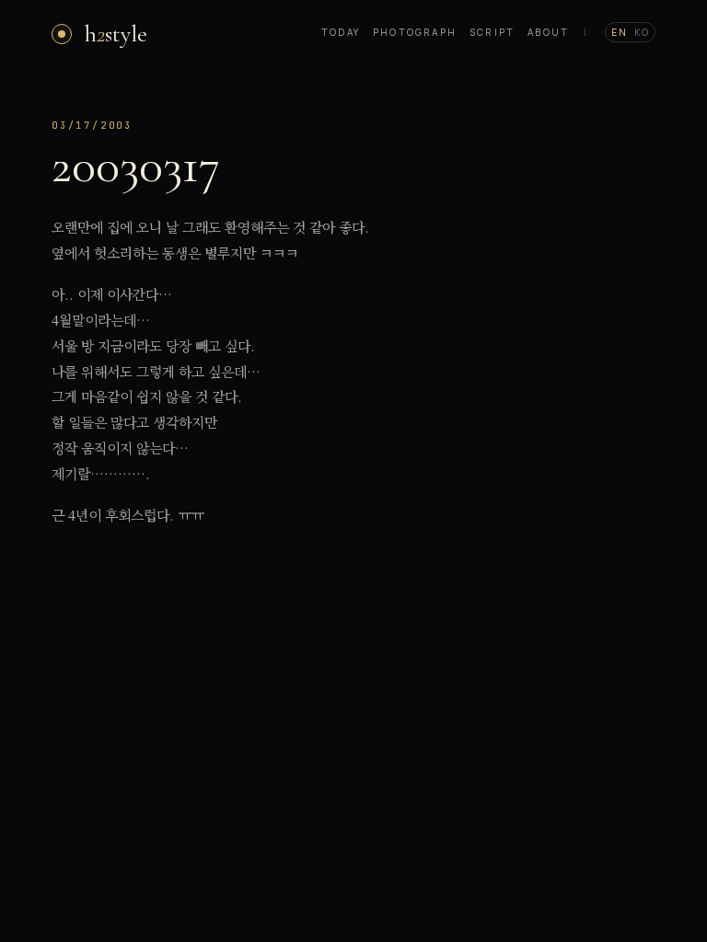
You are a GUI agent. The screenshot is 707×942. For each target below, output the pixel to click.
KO (641, 32)
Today (340, 32)
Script (492, 32)
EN (619, 32)
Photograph (415, 32)
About (548, 32)
